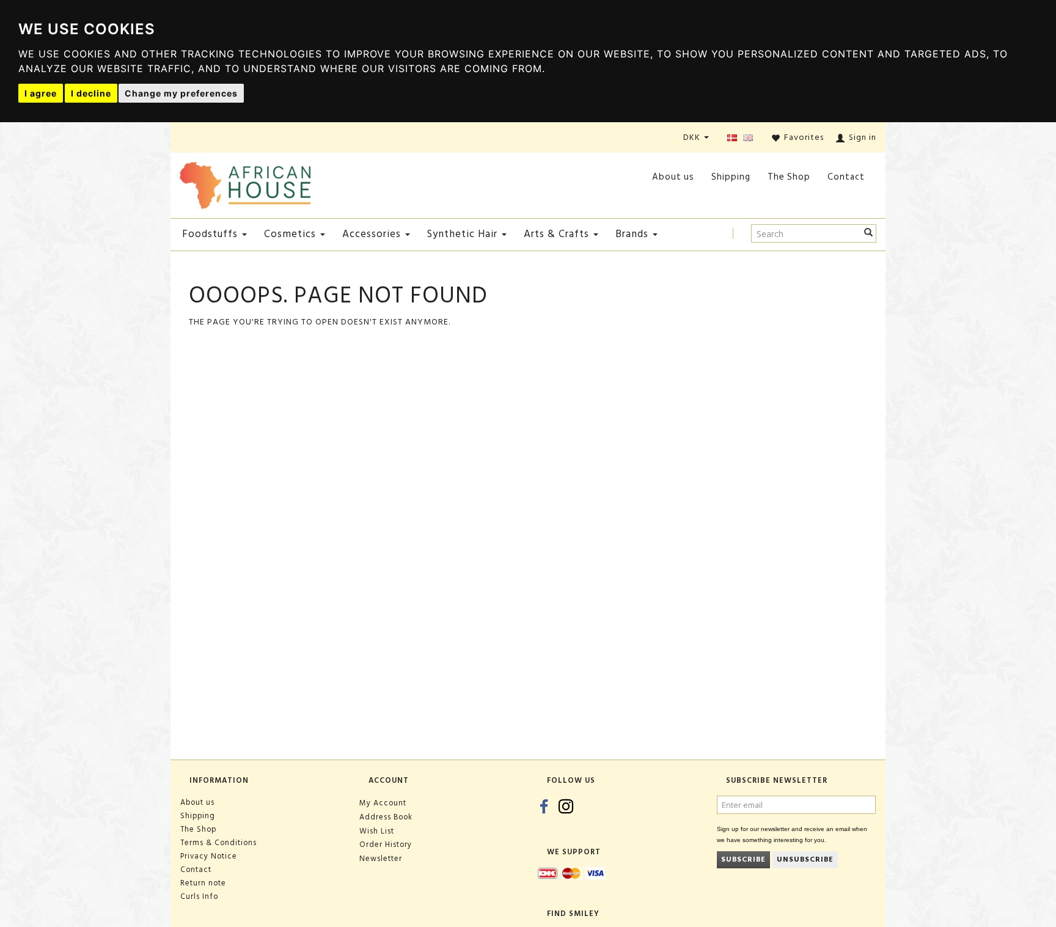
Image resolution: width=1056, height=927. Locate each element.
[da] (732, 138)
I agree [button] (40, 93)
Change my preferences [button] (181, 93)
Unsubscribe (805, 859)
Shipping (730, 177)
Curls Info (199, 896)
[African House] (245, 183)
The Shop (789, 177)
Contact (846, 177)
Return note (203, 883)
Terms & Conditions (218, 843)
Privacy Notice (208, 856)
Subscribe (743, 859)
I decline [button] (91, 93)
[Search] (868, 233)
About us (673, 177)
